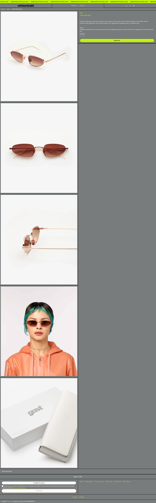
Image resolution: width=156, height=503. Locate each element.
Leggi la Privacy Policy (20, 488)
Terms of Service (99, 481)
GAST (8, 9)
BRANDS (73, 5)
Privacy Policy (108, 481)
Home (3, 9)
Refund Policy (126, 481)
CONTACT (82, 5)
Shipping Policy (89, 481)
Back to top (78, 477)
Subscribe (39, 491)
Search (81, 481)
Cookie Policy (117, 481)
